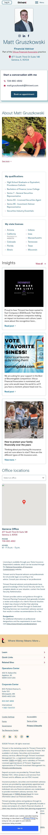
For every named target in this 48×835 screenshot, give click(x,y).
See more (5, 161)
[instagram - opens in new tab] (22, 737)
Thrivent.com (7, 794)
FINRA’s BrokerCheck (23, 794)
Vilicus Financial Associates (25, 52)
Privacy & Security (34, 726)
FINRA (11, 760)
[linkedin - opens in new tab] (10, 737)
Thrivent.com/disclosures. (12, 768)
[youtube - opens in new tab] (28, 737)
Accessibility (32, 717)
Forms (4, 721)
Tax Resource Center (10, 730)
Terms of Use (32, 721)
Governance (7, 726)
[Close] (37, 812)
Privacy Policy (29, 818)
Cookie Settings (8, 717)
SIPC (20, 760)
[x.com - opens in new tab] (16, 737)
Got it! (20, 828)
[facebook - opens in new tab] (4, 737)
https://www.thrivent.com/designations (22, 624)
